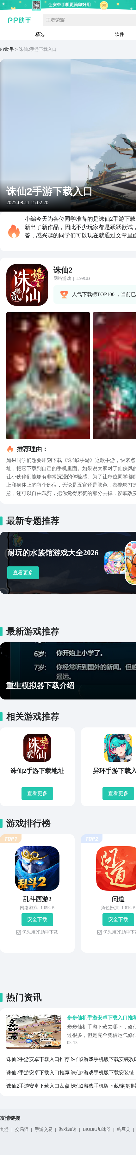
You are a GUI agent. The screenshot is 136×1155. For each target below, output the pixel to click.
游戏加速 (68, 1129)
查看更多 (23, 572)
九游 (4, 1129)
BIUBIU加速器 (97, 1129)
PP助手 (7, 49)
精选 (40, 34)
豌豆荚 (123, 1129)
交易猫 (21, 1129)
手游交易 (44, 1129)
